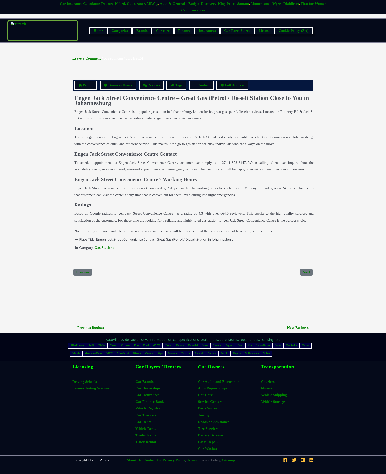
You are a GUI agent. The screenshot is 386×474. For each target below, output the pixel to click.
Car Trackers (145, 415)
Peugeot (172, 353)
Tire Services (208, 429)
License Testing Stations (91, 388)
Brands (142, 31)
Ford (146, 345)
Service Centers (210, 402)
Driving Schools (84, 382)
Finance (184, 31)
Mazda (76, 353)
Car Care (205, 395)
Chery (113, 345)
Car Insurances (193, 10)
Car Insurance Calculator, (80, 4)
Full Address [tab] (234, 85)
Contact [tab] (203, 85)
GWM (156, 345)
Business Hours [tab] (120, 85)
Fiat (136, 345)
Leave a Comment (86, 58)
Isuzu (205, 345)
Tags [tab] (178, 85)
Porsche (185, 353)
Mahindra (291, 345)
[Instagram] (303, 460)
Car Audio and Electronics (218, 382)
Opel (160, 353)
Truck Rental (145, 442)
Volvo (266, 353)
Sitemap (228, 460)
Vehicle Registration (150, 408)
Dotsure (107, 4)
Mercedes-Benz (93, 353)
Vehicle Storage (273, 402)
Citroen (125, 345)
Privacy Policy (174, 460)
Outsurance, (136, 4)
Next (306, 272)
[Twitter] (294, 460)
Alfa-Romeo (77, 345)
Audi (91, 345)
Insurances (207, 31)
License (264, 31)
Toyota (237, 353)
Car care (163, 31)
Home (98, 31)
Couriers (268, 382)
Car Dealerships (147, 388)
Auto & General (173, 4)
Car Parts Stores (237, 31)
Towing (203, 415)
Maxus (305, 345)
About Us (134, 460)
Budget (193, 4)
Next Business (300, 328)
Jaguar (229, 345)
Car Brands (144, 382)
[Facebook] (285, 460)
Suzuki (224, 353)
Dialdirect (291, 4)
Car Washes (207, 449)
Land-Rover (263, 345)
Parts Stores (207, 408)
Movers (267, 388)
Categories (119, 31)
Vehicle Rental (146, 429)
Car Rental (144, 422)
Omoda (149, 353)
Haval (168, 345)
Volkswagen (252, 353)
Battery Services (210, 435)
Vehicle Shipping (274, 395)
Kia (250, 345)
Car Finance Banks (150, 402)
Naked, (120, 4)
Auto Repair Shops (213, 388)
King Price (227, 4)
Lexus (278, 345)
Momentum (260, 4)
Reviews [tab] (153, 85)
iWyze (276, 4)
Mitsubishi (123, 353)
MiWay (152, 4)
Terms (192, 460)
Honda (180, 345)
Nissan (137, 353)
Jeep (240, 345)
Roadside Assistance (213, 422)
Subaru (212, 353)
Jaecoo (217, 345)
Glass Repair (208, 442)
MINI (109, 353)
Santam (243, 4)
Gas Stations (104, 248)
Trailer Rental (146, 435)
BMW (101, 345)
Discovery (208, 4)
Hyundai (193, 345)
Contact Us (152, 460)
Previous (83, 272)
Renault (199, 353)
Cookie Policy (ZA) (293, 31)
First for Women (313, 4)
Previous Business (89, 328)
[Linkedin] (311, 460)
